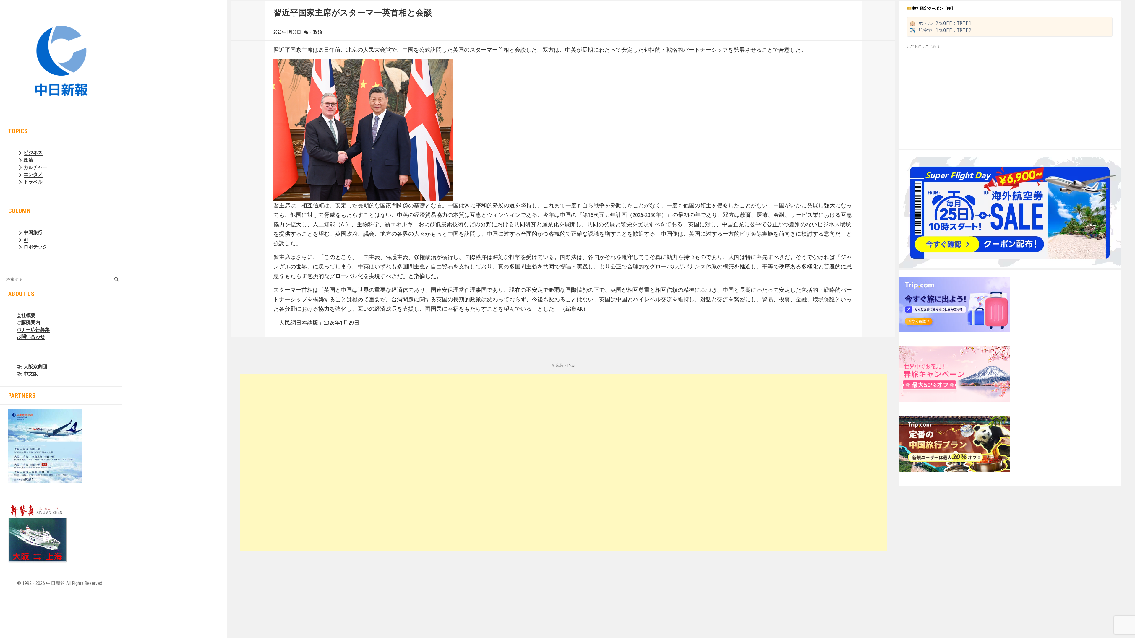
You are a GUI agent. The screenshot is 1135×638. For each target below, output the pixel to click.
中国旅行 (33, 232)
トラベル (33, 182)
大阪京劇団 (34, 367)
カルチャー (35, 167)
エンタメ (33, 174)
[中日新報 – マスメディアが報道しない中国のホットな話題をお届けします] (61, 60)
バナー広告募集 (33, 329)
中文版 (30, 374)
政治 (28, 160)
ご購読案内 (28, 322)
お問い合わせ (31, 336)
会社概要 (26, 315)
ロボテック (35, 247)
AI (26, 239)
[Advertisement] (417, 462)
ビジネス (33, 152)
